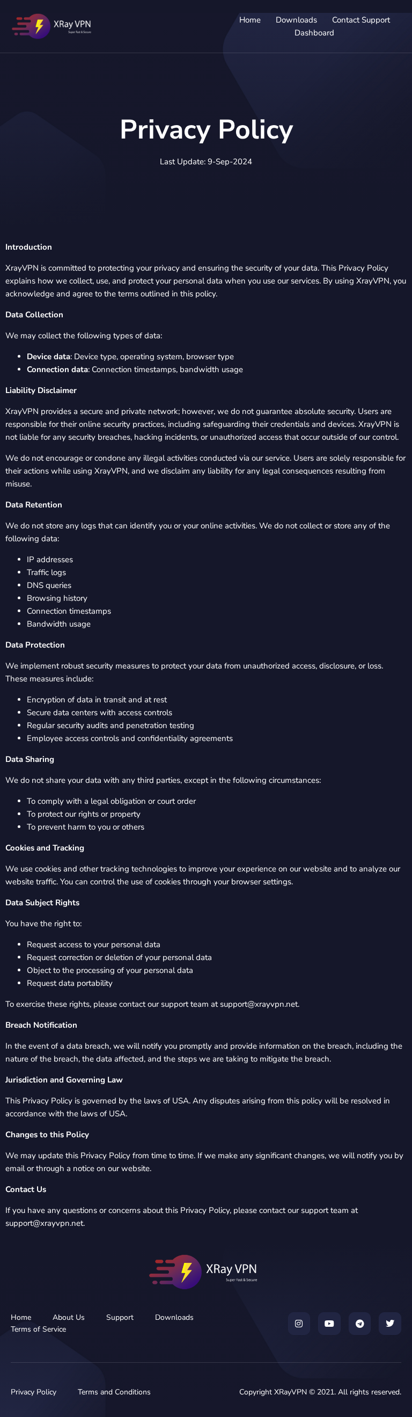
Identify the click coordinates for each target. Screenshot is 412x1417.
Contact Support (361, 19)
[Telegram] (360, 1323)
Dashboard (314, 32)
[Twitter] (390, 1323)
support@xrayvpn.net (259, 1004)
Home (250, 19)
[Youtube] (329, 1323)
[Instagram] (299, 1323)
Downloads (296, 19)
